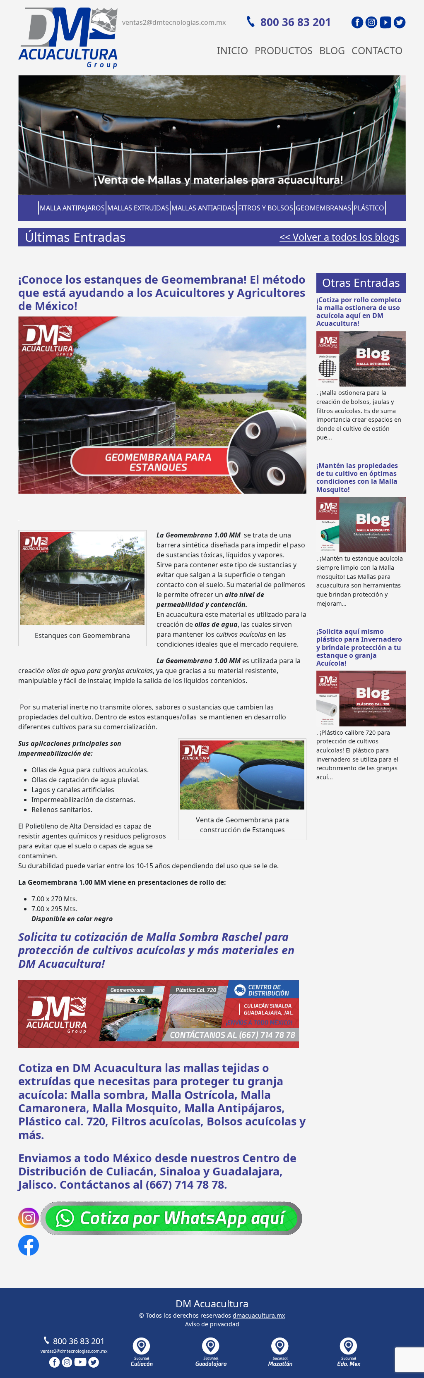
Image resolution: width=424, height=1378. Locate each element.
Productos (284, 50)
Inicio (232, 50)
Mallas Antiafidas (203, 208)
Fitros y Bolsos (265, 208)
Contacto (377, 50)
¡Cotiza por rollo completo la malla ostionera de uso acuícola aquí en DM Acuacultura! (359, 311)
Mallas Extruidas (138, 208)
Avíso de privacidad (212, 1324)
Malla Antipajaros (72, 208)
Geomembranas (323, 208)
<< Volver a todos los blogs (339, 237)
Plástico (369, 208)
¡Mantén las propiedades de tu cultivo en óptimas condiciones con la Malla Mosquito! (357, 477)
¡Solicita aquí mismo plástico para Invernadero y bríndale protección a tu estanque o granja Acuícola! (359, 647)
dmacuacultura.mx (259, 1315)
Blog (332, 50)
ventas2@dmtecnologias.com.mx (174, 22)
